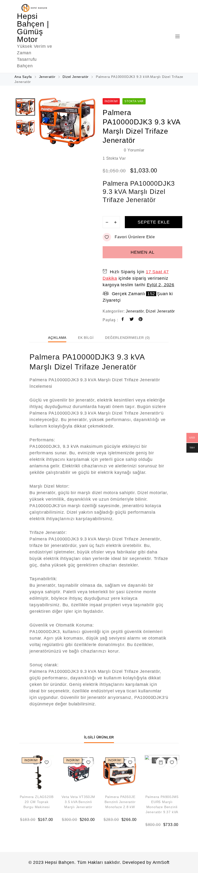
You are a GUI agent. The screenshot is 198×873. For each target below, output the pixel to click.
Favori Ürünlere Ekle (135, 237)
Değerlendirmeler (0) (127, 338)
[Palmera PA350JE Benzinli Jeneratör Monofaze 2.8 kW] (120, 772)
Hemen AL (143, 252)
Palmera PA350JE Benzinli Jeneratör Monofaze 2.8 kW (120, 802)
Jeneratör (47, 77)
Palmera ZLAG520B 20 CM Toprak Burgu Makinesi (37, 802)
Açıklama (57, 338)
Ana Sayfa (23, 77)
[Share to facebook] (122, 319)
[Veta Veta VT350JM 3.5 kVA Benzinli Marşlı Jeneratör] (78, 772)
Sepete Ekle (154, 222)
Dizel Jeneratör (76, 77)
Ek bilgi (85, 338)
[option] (67, 122)
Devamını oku (161, 762)
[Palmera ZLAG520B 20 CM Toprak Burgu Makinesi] (36, 772)
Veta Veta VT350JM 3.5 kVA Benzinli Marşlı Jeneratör (78, 802)
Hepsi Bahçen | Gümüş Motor (33, 28)
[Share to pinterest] (140, 319)
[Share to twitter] (131, 319)
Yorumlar (134, 150)
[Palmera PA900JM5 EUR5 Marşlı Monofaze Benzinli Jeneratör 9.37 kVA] (162, 772)
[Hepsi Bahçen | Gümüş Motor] (35, 8)
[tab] (57, 337)
